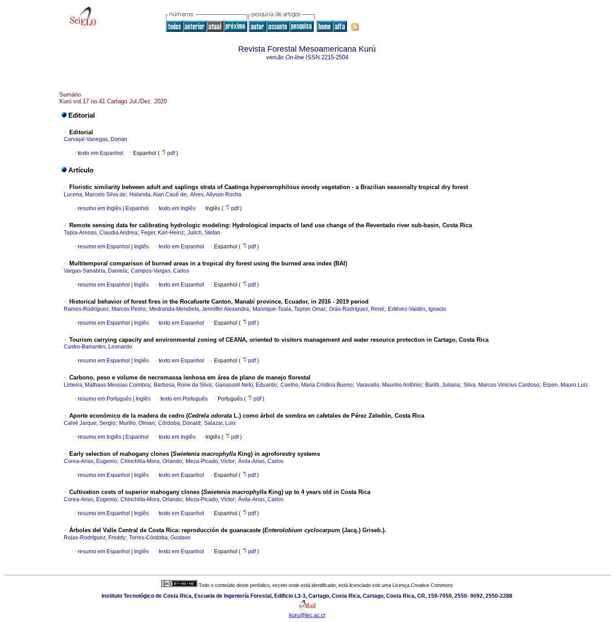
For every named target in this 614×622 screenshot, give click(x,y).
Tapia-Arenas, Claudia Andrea (101, 232)
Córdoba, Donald (179, 423)
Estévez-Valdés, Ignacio (417, 309)
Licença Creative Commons (422, 585)
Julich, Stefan (203, 232)
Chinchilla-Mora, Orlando (151, 461)
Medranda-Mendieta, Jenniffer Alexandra (199, 309)
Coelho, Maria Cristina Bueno (316, 385)
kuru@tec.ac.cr (307, 615)
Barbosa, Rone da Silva (183, 385)
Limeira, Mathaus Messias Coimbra (107, 385)
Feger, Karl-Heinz (162, 232)
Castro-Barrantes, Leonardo (98, 347)
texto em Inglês (177, 208)
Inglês (141, 246)
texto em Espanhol (100, 153)
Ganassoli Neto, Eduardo (246, 385)
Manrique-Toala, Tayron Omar (289, 309)
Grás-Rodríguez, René (356, 309)
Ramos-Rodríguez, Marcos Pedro (105, 309)
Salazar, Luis (220, 423)
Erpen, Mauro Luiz (565, 385)
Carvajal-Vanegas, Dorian (95, 139)
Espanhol (136, 208)
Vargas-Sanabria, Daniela (95, 271)
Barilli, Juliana (442, 385)
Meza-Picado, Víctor (210, 461)
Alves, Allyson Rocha (215, 194)
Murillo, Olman (137, 423)
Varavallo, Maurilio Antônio (389, 385)
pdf (171, 153)
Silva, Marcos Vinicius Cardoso (501, 385)
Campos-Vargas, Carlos (160, 271)
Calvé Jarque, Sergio (90, 423)
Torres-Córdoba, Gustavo (160, 537)
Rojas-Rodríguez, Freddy (94, 537)
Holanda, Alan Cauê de (158, 194)
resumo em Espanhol (104, 246)
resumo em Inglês (99, 208)
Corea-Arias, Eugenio (90, 461)
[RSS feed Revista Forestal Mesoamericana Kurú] (355, 27)
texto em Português (184, 399)
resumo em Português (105, 399)
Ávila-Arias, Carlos (261, 461)
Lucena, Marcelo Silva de (95, 194)
